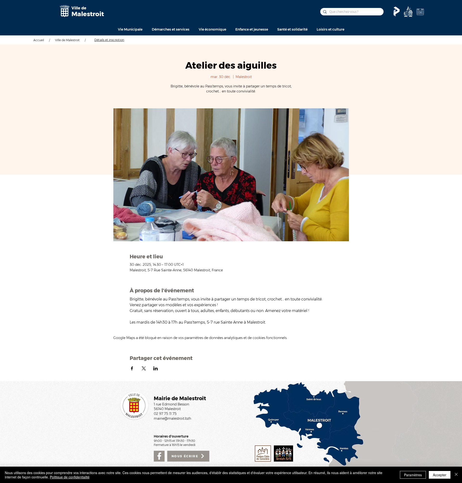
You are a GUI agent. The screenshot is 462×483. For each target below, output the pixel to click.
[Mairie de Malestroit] (64, 11)
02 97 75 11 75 (165, 413)
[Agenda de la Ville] (420, 12)
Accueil (38, 40)
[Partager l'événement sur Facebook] (132, 368)
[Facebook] (159, 456)
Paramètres (413, 474)
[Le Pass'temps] (396, 11)
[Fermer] (456, 474)
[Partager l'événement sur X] (143, 368)
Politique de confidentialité (70, 477)
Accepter (439, 474)
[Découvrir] (408, 11)
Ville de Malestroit (67, 40)
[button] (130, 29)
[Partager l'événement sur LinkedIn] (155, 368)
